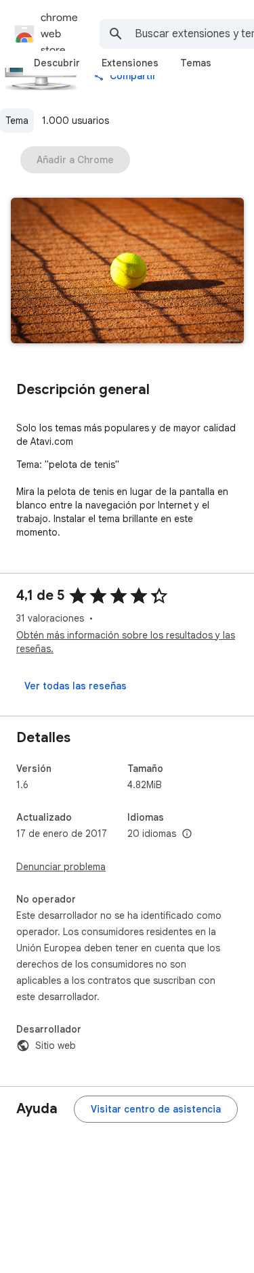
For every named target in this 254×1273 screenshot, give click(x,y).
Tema (16, 120)
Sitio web (55, 1045)
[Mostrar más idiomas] (187, 834)
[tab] (57, 63)
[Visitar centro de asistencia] (156, 1109)
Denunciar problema (61, 867)
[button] (127, 271)
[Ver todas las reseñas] (75, 686)
